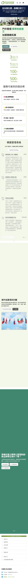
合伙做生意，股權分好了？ (14, 8)
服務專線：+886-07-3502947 (9, 576)
